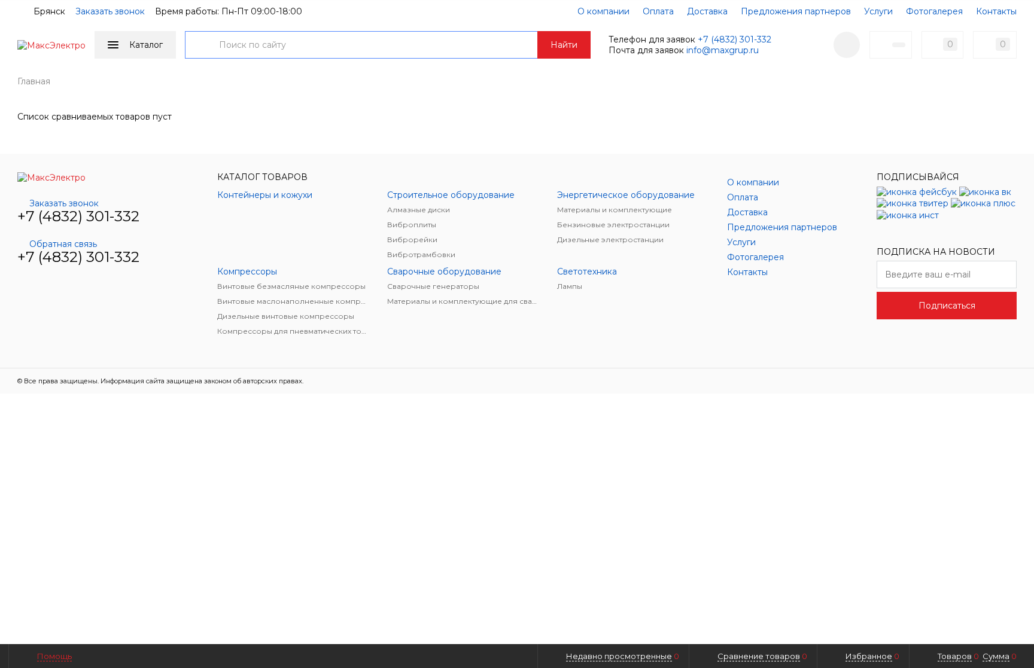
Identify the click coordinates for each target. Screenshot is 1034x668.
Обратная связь (63, 244)
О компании (603, 11)
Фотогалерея (934, 11)
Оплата (658, 11)
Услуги (878, 11)
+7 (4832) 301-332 (734, 39)
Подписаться (947, 305)
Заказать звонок (110, 11)
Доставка (707, 11)
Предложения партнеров (796, 11)
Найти (564, 44)
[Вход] (847, 45)
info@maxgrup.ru (722, 50)
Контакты (996, 11)
